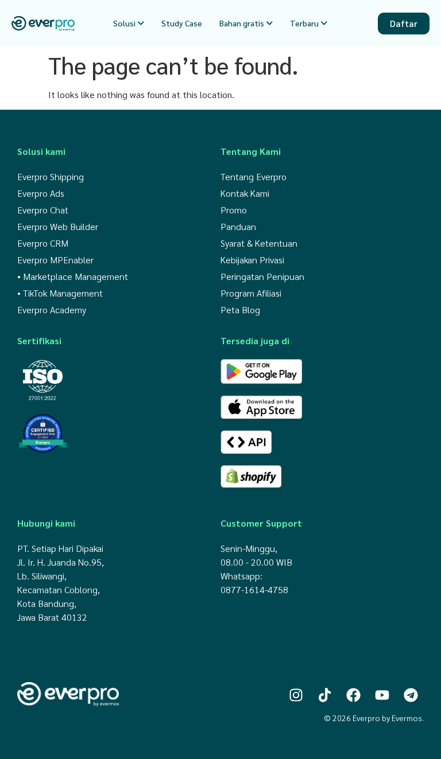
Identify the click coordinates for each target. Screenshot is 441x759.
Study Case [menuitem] (181, 23)
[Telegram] (411, 695)
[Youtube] (382, 695)
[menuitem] (128, 23)
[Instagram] (296, 695)
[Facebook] (353, 695)
